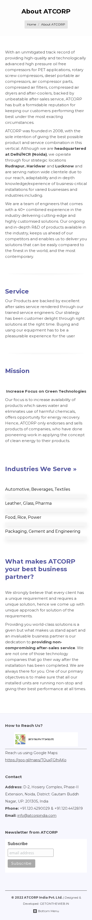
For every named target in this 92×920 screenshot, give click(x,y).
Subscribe (18, 844)
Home (31, 24)
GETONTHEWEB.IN (54, 903)
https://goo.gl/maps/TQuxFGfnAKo (35, 760)
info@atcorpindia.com (36, 815)
